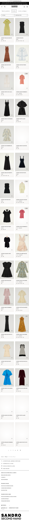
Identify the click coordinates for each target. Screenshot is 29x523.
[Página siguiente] (20, 450)
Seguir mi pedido (4, 479)
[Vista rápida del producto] (12, 34)
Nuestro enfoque (5, 498)
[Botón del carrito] (27, 7)
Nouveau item (4, 490)
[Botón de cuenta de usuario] (24, 7)
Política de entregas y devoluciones (8, 496)
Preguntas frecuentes (5, 475)
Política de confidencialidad (7, 485)
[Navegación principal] (1, 7)
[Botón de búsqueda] (4, 7)
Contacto (3, 477)
